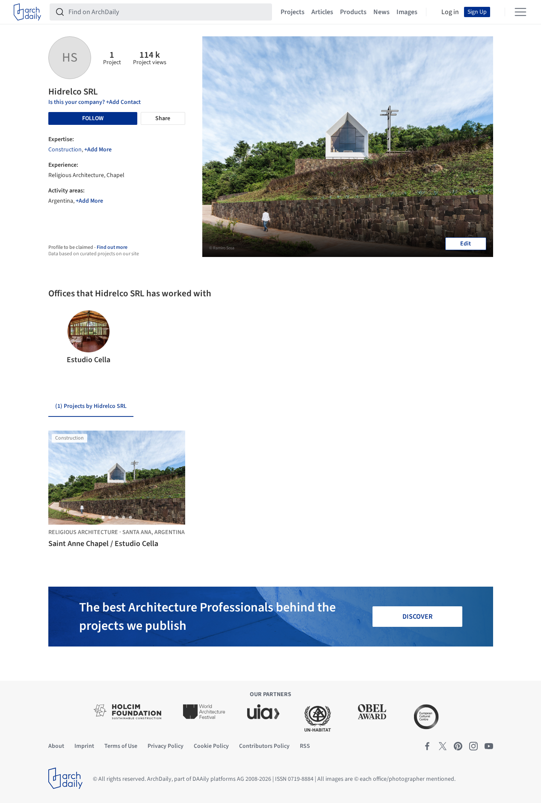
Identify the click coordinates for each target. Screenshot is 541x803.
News (381, 12)
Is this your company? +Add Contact (94, 102)
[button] (58, 338)
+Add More (98, 149)
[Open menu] (520, 12)
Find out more (112, 247)
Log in (450, 12)
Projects (292, 12)
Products (353, 12)
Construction (65, 149)
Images (406, 12)
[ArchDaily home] (27, 12)
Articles (322, 12)
